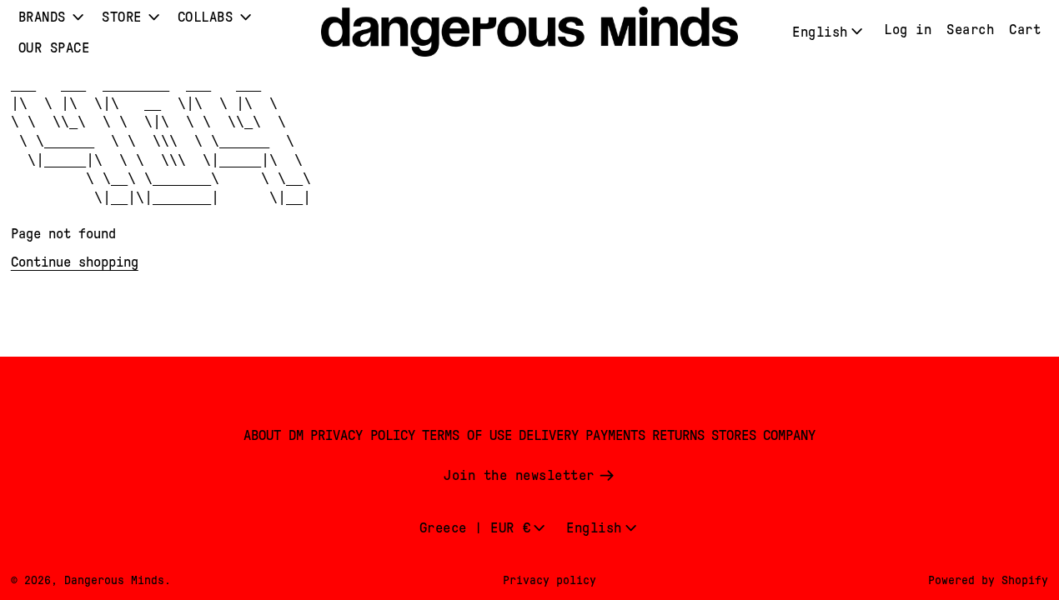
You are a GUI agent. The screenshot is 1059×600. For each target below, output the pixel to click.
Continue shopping (74, 262)
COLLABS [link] (205, 17)
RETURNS (678, 435)
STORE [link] (122, 17)
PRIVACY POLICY (362, 435)
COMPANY (789, 435)
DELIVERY (549, 435)
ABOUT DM (273, 435)
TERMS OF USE (467, 435)
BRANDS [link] (42, 17)
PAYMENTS (615, 435)
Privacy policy (549, 580)
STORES (733, 435)
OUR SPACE (54, 48)
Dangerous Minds (114, 580)
